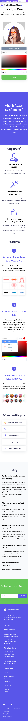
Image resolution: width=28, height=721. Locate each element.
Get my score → (22, 1)
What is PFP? (7, 681)
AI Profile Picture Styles (10, 634)
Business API (7, 678)
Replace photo (13, 48)
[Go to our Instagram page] (11, 704)
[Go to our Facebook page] (8, 704)
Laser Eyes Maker (8, 668)
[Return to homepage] (13, 609)
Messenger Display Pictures (11, 639)
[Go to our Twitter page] (4, 704)
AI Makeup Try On (8, 631)
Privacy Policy (6, 714)
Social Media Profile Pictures (11, 636)
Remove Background (9, 666)
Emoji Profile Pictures (9, 643)
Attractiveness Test (9, 654)
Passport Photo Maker (9, 663)
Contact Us (6, 711)
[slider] (14, 69)
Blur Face (6, 659)
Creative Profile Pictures (10, 641)
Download (14, 77)
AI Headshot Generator (9, 629)
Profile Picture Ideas (9, 676)
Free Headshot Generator (10, 661)
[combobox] (14, 52)
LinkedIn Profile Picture (9, 651)
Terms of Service (7, 716)
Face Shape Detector (9, 656)
